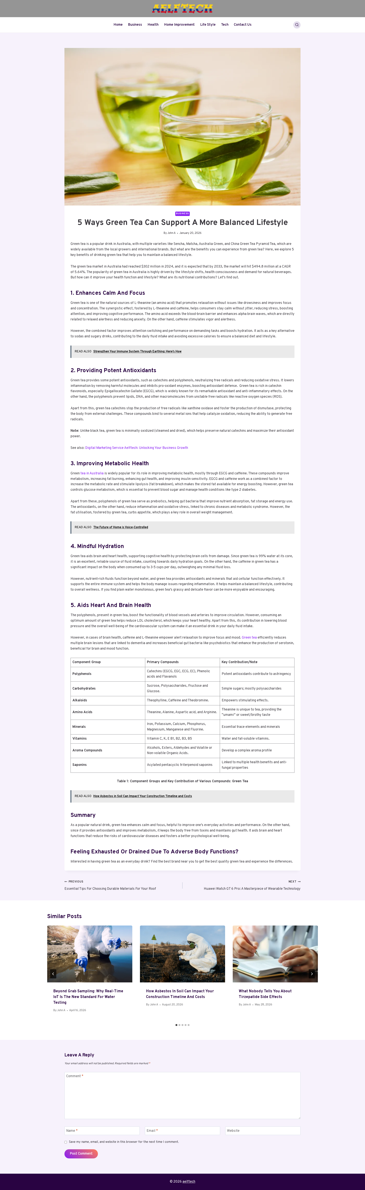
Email (152, 1131)
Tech (225, 25)
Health (153, 25)
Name (72, 1131)
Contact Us (243, 25)
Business (135, 25)
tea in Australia (92, 473)
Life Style (208, 25)
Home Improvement (179, 25)
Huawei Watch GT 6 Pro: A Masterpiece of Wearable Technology (252, 885)
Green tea (249, 638)
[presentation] (89, 954)
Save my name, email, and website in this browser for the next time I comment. (124, 1142)
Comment (74, 1076)
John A (171, 233)
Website (233, 1131)
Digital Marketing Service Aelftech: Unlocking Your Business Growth (136, 448)
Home (118, 25)
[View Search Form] (297, 25)
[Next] (312, 973)
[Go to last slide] (53, 973)
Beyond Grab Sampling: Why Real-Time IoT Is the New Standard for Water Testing (88, 997)
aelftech (188, 1182)
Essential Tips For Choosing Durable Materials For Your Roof (110, 885)
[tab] (176, 1025)
